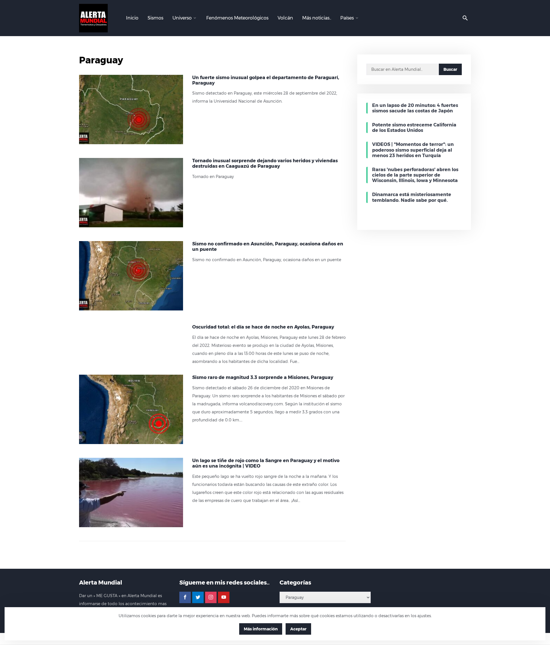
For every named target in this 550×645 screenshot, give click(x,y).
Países (347, 18)
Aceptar (298, 629)
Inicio (132, 18)
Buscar (450, 69)
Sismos (155, 18)
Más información (261, 629)
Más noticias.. (316, 18)
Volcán (285, 18)
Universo (182, 18)
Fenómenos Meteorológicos (237, 18)
